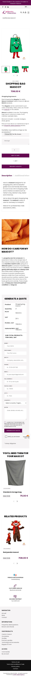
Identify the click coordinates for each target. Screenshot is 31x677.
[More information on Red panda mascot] (15, 532)
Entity (6, 357)
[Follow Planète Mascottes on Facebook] (3, 7)
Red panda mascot (11, 552)
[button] (17, 75)
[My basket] (25, 12)
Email (6, 371)
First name (8, 350)
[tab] (7, 175)
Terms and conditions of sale (15, 664)
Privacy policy (15, 666)
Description (7, 175)
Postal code (8, 386)
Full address (8, 379)
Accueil (4, 613)
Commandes (6, 652)
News (3, 615)
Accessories (7, 488)
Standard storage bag (12, 492)
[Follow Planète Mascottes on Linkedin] (8, 7)
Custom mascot (7, 634)
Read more (6, 496)
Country (7, 400)
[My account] (23, 12)
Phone (6, 364)
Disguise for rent (7, 644)
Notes (6, 407)
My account (5, 654)
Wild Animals (7, 548)
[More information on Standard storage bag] (15, 472)
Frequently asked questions (10, 625)
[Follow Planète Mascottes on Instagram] (5, 7)
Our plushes (5, 636)
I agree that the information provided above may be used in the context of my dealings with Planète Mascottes (14, 424)
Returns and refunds (8, 627)
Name (6, 343)
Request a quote (15, 166)
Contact (4, 617)
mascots (6, 109)
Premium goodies (7, 640)
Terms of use (16, 662)
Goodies (4, 638)
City (6, 393)
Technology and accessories (10, 642)
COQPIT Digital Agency (18, 674)
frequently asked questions (12, 125)
